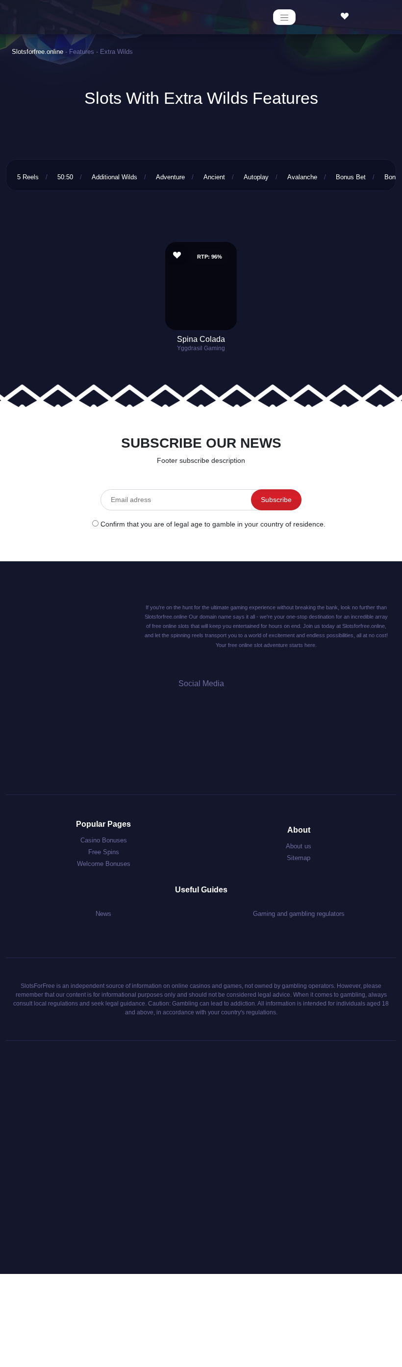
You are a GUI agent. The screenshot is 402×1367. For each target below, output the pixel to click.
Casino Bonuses (103, 840)
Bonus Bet (351, 177)
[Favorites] (347, 16)
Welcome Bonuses (103, 863)
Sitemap (298, 858)
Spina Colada (201, 339)
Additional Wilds (114, 177)
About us (298, 846)
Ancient (214, 177)
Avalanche (302, 177)
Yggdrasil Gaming (201, 348)
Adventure (170, 177)
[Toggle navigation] (284, 17)
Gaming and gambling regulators (299, 913)
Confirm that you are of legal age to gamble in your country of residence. (213, 524)
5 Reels (28, 177)
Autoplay (256, 177)
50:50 (65, 177)
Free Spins (103, 852)
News (103, 913)
